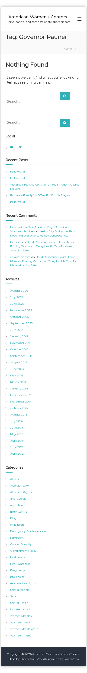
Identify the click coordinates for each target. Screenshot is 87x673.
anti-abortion (19, 498)
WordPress (71, 659)
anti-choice (17, 505)
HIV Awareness (20, 563)
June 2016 (17, 427)
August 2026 (19, 290)
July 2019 (16, 329)
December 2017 (20, 395)
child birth (17, 524)
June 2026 (17, 303)
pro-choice (17, 576)
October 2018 (19, 349)
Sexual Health (19, 603)
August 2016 (18, 414)
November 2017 (20, 401)
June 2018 (17, 369)
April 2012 (17, 453)
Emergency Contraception (28, 531)
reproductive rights (23, 583)
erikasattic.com (20, 257)
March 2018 (18, 382)
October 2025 (19, 316)
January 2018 (19, 388)
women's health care (24, 629)
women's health (21, 616)
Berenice (16, 242)
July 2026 (16, 297)
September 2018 (21, 356)
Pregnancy (17, 570)
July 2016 (16, 421)
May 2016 (16, 434)
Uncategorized (20, 609)
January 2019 (19, 336)
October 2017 (19, 408)
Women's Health (21, 622)
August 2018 (18, 362)
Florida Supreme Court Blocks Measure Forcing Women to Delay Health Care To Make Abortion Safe (44, 246)
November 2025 (21, 310)
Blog (13, 518)
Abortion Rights (21, 492)
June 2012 (17, 447)
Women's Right (20, 635)
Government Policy (23, 550)
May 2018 (16, 375)
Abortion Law (19, 485)
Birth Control (19, 511)
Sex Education (19, 590)
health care (17, 557)
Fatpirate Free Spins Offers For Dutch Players (40, 195)
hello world (17, 171)
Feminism (17, 537)
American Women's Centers (37, 17)
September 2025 (21, 323)
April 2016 (17, 440)
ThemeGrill (27, 659)
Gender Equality (21, 544)
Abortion (16, 479)
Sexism (14, 596)
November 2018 (21, 343)
